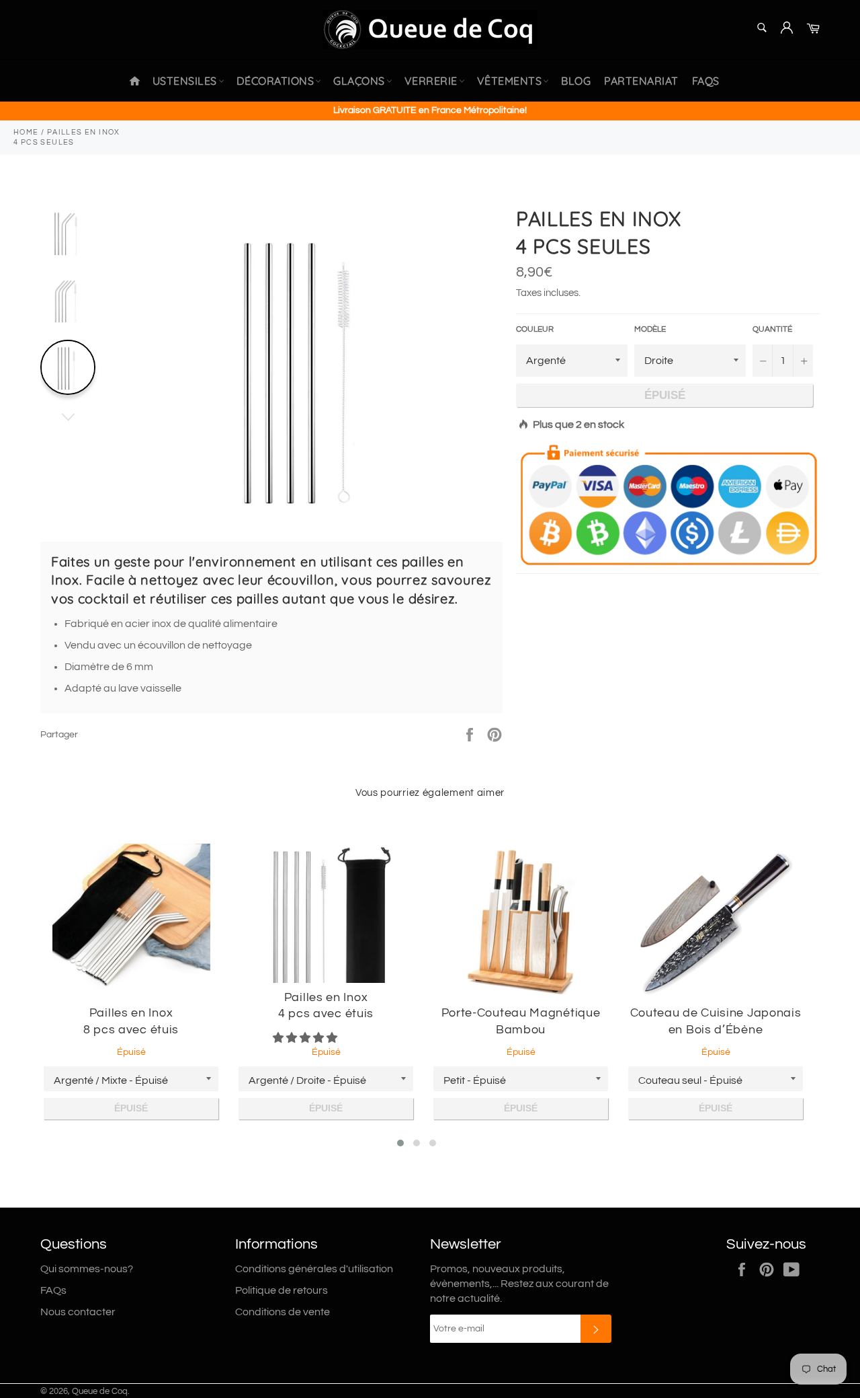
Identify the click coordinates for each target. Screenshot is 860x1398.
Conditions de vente (282, 1312)
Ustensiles (185, 80)
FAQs (706, 80)
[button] (306, 1038)
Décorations (275, 80)
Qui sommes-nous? (86, 1268)
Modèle (650, 329)
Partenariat (641, 80)
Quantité (772, 329)
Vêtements (509, 80)
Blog (576, 80)
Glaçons (359, 80)
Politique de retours (281, 1290)
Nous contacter (78, 1312)
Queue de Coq (100, 1391)
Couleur (535, 329)
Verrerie (431, 80)
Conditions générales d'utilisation (314, 1268)
